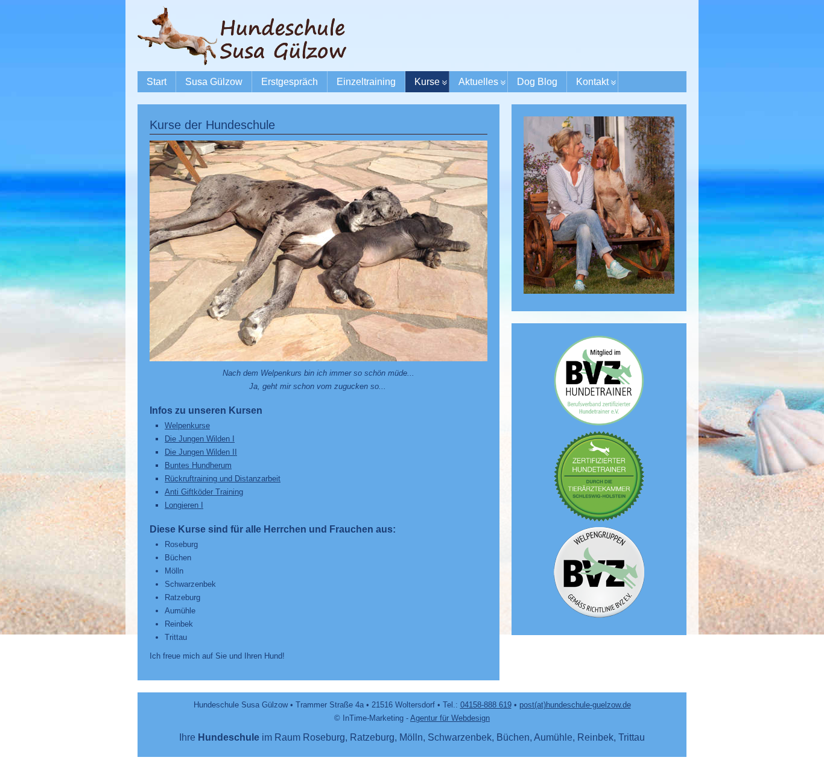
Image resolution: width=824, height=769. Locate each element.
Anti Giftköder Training (204, 491)
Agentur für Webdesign (450, 718)
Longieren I (184, 505)
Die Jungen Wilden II (201, 452)
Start (156, 82)
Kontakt (592, 82)
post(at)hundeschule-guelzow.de (575, 704)
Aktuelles (478, 82)
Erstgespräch (289, 82)
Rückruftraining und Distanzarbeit (222, 478)
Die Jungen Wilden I (200, 438)
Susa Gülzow (213, 82)
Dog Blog (537, 82)
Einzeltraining (366, 82)
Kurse (427, 82)
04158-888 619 (486, 704)
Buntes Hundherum (198, 465)
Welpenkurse (187, 425)
